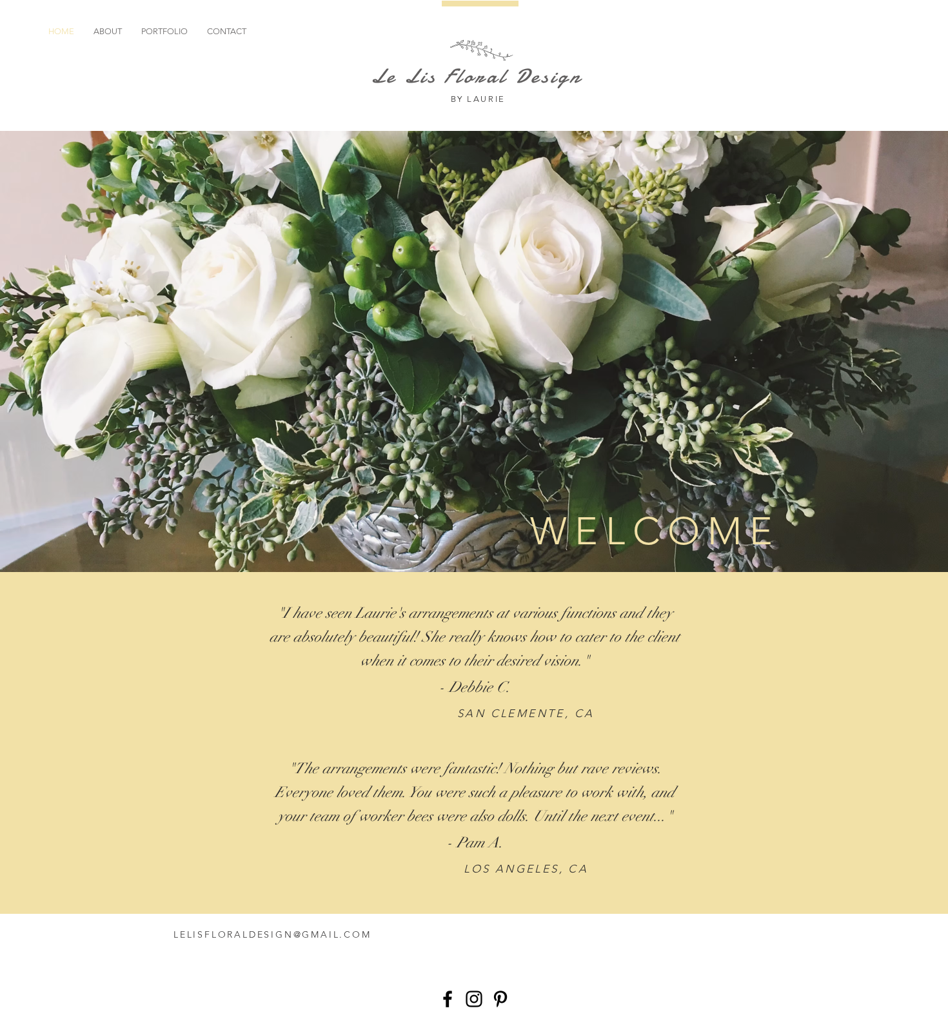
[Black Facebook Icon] (448, 999)
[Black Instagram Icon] (474, 999)
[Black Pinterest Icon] (500, 999)
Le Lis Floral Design (480, 76)
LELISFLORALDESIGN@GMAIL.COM (272, 934)
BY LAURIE (480, 99)
